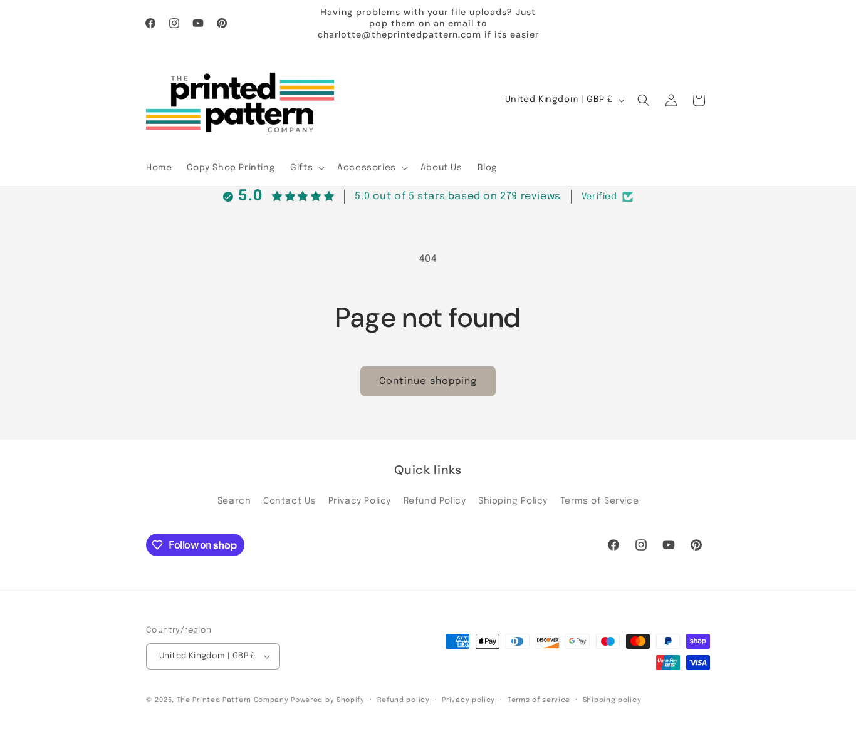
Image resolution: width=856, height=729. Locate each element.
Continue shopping (428, 381)
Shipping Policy (513, 501)
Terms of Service (599, 501)
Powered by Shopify (328, 700)
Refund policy (403, 700)
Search (234, 501)
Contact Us (289, 501)
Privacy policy (468, 700)
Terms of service (539, 700)
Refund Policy (435, 501)
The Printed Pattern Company (233, 700)
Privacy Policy (359, 501)
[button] (306, 168)
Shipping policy (612, 700)
